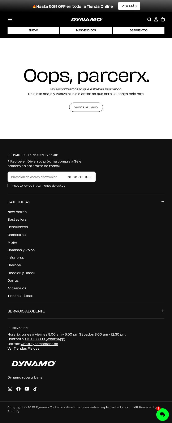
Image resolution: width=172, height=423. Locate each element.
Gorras (13, 280)
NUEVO (33, 30)
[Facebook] (18, 388)
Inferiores (16, 257)
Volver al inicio (86, 107)
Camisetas (17, 234)
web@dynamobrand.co (39, 343)
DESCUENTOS (138, 30)
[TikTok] (35, 388)
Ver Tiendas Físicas (23, 348)
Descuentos (18, 226)
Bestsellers (17, 219)
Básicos (14, 265)
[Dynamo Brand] (33, 363)
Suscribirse (80, 177)
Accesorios (17, 288)
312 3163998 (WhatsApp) (45, 338)
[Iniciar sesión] (156, 19)
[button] (10, 19)
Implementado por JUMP (119, 407)
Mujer (12, 242)
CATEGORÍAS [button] (19, 201)
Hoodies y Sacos (21, 272)
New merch (17, 211)
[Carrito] (162, 19)
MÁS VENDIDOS (86, 30)
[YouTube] (26, 388)
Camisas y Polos (21, 249)
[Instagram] (10, 388)
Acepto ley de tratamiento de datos (39, 185)
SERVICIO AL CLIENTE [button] (26, 310)
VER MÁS (129, 6)
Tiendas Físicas (20, 295)
